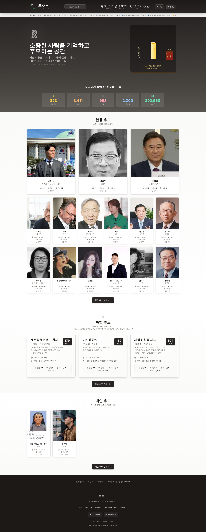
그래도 (111, 521)
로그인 (159, 7)
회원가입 (171, 7)
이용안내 (88, 507)
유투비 (105, 521)
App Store (96, 515)
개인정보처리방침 (111, 507)
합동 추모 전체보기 (103, 300)
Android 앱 (112, 515)
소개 (80, 507)
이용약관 (98, 507)
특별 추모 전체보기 (103, 384)
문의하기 (123, 507)
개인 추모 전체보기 (103, 466)
